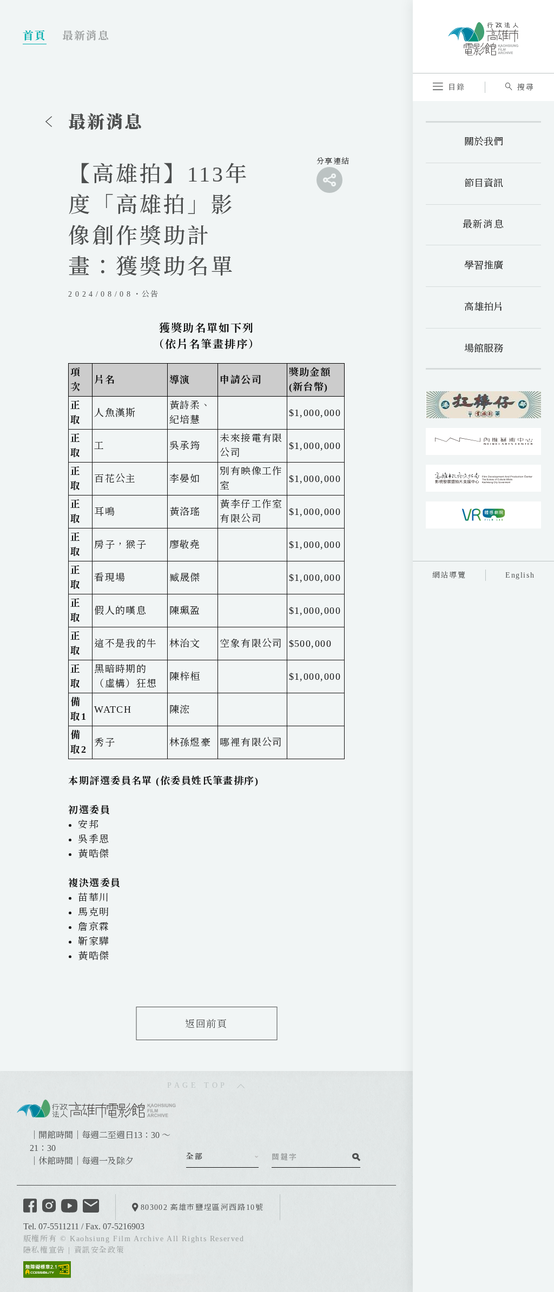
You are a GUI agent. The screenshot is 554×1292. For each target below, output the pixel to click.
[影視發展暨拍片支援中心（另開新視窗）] (483, 478)
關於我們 (483, 141)
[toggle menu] (329, 180)
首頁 (35, 36)
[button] (449, 87)
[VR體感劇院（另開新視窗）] (483, 514)
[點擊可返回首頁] (483, 36)
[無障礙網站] (47, 1268)
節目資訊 (483, 183)
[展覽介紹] (483, 404)
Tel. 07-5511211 (51, 1226)
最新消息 (484, 224)
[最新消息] (48, 121)
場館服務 (483, 348)
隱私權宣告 (44, 1250)
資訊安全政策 (99, 1250)
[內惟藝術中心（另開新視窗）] (483, 441)
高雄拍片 (483, 307)
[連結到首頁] (96, 1108)
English (520, 575)
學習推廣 (483, 265)
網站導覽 (449, 575)
